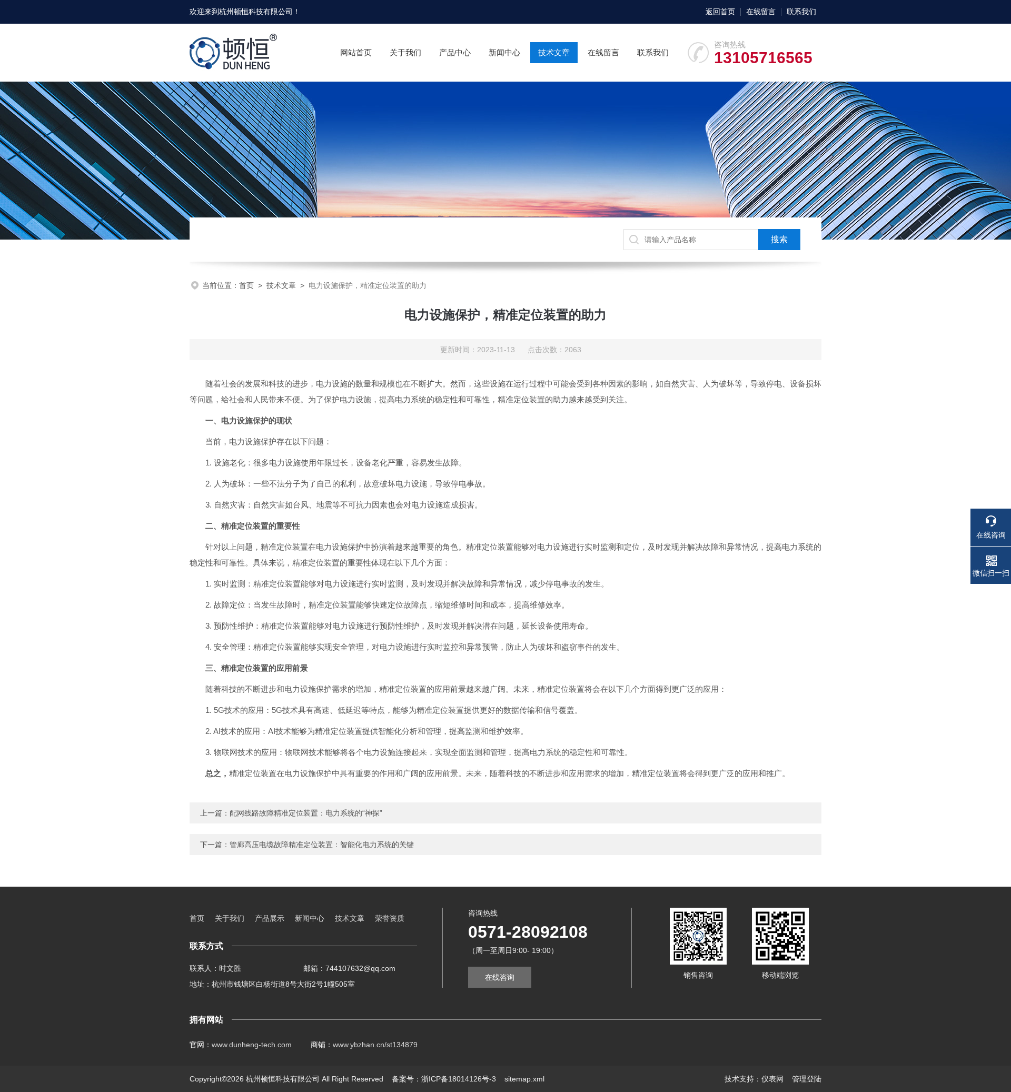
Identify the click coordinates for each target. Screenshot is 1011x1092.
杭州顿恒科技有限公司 (256, 11)
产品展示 (269, 918)
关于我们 (405, 52)
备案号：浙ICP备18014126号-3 (444, 1079)
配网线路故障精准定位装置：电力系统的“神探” (306, 813)
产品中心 (455, 52)
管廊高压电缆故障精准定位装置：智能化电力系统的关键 (322, 844)
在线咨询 (499, 977)
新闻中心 (504, 52)
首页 (246, 285)
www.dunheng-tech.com (252, 1044)
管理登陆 (806, 1079)
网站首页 (356, 52)
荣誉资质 (389, 918)
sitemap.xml (524, 1079)
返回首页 (720, 11)
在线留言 (761, 11)
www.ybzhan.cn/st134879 (375, 1044)
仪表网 (772, 1079)
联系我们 (801, 11)
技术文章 (554, 52)
